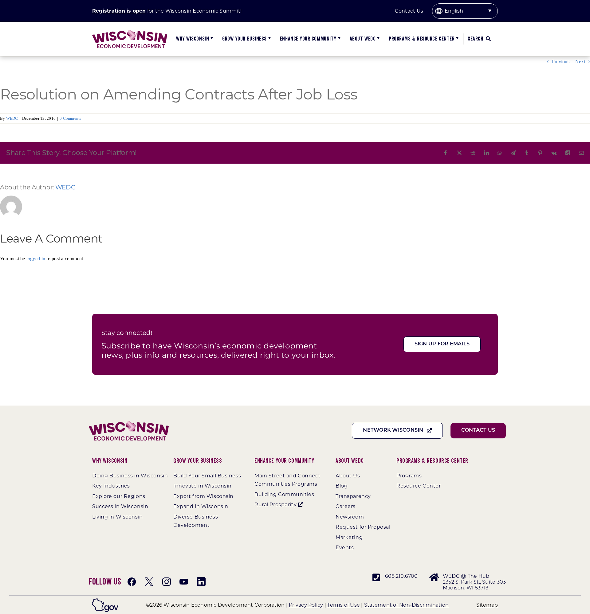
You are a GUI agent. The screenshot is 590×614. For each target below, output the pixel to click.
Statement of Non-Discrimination (406, 605)
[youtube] (183, 581)
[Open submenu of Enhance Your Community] (338, 39)
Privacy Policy (306, 605)
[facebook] (132, 581)
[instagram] (166, 581)
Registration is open (119, 11)
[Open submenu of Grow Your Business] (269, 39)
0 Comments (70, 118)
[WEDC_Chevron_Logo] (129, 32)
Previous (560, 61)
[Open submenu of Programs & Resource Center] (456, 39)
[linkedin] (201, 581)
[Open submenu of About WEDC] (378, 39)
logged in (35, 258)
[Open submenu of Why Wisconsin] (211, 39)
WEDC (12, 118)
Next (580, 61)
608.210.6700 (401, 576)
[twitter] (149, 581)
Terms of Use (343, 605)
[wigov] (105, 600)
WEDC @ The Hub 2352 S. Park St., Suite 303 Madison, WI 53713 (474, 582)
